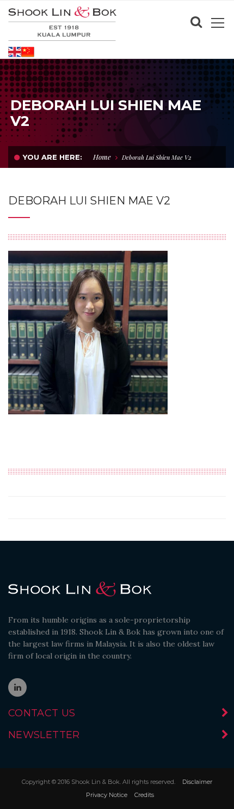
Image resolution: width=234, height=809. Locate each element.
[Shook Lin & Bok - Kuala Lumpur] (62, 23)
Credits (144, 795)
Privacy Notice (106, 795)
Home (102, 156)
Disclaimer (197, 782)
